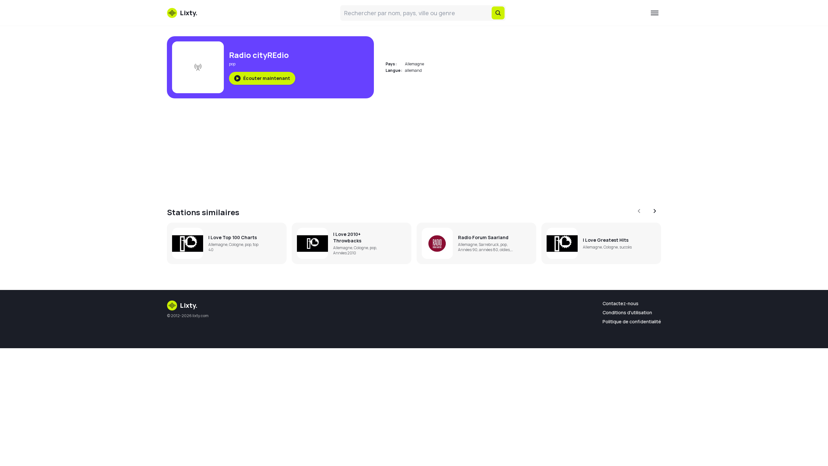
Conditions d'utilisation (627, 312)
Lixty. (189, 305)
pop (232, 64)
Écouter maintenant (266, 78)
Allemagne (414, 64)
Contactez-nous (620, 303)
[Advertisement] (361, 149)
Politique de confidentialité (632, 321)
